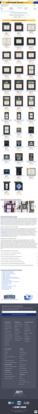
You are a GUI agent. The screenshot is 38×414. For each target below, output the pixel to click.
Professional (19, 7)
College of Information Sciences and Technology (11, 278)
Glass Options (27, 328)
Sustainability (27, 341)
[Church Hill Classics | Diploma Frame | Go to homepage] (5, 5)
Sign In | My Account (23, 352)
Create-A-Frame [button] (26, 8)
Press (6, 354)
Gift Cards (7, 343)
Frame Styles (27, 336)
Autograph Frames (8, 339)
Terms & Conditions (18, 410)
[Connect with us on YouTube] (20, 395)
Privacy (12, 410)
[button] (36, 0)
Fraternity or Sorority (18, 338)
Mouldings (26, 324)
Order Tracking (22, 354)
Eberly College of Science (6, 282)
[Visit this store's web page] (9, 296)
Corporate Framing (8, 374)
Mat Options (27, 326)
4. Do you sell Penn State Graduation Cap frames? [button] (10, 258)
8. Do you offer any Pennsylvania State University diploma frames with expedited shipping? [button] (17, 265)
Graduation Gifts (18, 340)
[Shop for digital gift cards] (28, 297)
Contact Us (22, 350)
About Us (6, 350)
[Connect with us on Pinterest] (22, 395)
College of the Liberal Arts (6, 280)
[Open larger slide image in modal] (10, 206)
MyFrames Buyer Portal (24, 372)
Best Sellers (7, 344)
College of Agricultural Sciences (8, 271)
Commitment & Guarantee (27, 339)
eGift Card (28, 300)
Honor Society (17, 336)
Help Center (22, 384)
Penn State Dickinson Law (6, 283)
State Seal (16, 334)
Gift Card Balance (23, 368)
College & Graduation (11, 8)
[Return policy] (19, 402)
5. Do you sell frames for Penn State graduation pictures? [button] (11, 260)
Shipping (21, 356)
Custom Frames (8, 333)
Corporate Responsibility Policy (10, 362)
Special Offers (22, 366)
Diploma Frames (8, 324)
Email (21, 376)
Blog (5, 358)
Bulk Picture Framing (8, 378)
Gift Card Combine (23, 370)
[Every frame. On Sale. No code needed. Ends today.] (19, 3)
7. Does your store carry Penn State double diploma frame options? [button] (13, 263)
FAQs (20, 362)
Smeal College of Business (6, 288)
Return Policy (22, 358)
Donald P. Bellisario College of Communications (10, 281)
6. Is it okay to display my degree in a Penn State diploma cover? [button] (12, 261)
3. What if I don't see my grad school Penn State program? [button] (11, 256)
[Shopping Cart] (34, 5)
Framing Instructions (23, 360)
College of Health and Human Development (10, 277)
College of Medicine (5, 279)
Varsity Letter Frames (9, 335)
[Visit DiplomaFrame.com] (3, 0)
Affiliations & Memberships (10, 356)
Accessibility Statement (9, 360)
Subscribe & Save (23, 364)
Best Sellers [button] (2, 8)
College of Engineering (6, 276)
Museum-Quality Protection (28, 330)
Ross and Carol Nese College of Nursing (9, 286)
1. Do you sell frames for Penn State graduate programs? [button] (11, 253)
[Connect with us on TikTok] (15, 395)
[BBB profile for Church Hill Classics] (11, 402)
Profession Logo (18, 332)
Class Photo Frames (8, 337)
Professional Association (17, 330)
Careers (6, 352)
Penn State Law (5, 284)
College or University (18, 324)
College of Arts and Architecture (8, 272)
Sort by (15, 17)
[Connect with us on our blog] (24, 395)
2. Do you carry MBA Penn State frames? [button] (8, 254)
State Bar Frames (8, 331)
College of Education (6, 274)
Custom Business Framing (10, 376)
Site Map (25, 410)
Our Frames (35, 8)
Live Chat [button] (21, 378)
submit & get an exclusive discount (19, 314)
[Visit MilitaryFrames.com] (10, 0)
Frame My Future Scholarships (10, 366)
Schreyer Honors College (6, 287)
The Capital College (5, 289)
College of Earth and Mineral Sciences (9, 273)
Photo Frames (7, 341)
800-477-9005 (22, 380)
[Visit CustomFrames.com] (16, 0)
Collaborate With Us (8, 368)
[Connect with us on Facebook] (13, 395)
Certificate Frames (8, 326)
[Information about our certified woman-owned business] (27, 402)
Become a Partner (8, 372)
